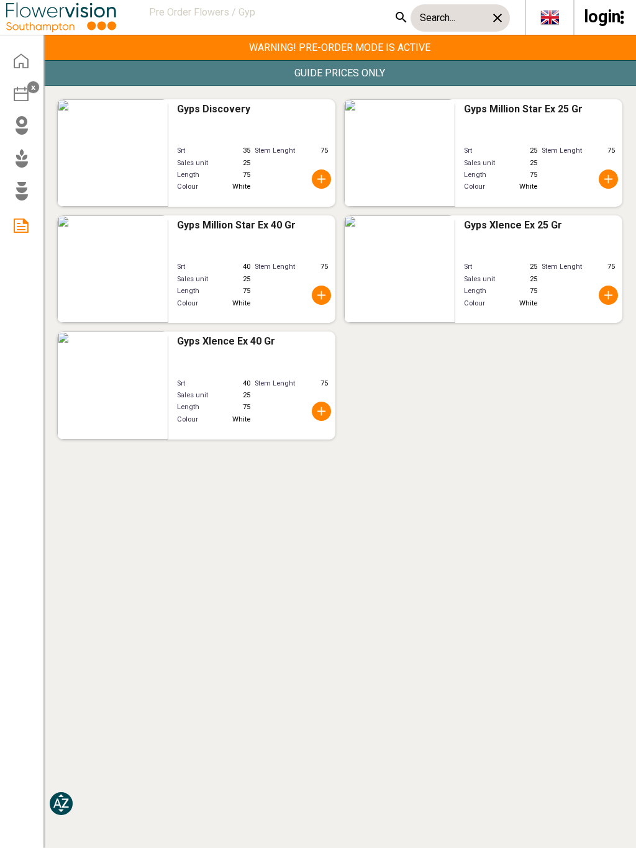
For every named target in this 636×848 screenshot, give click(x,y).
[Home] (25, 65)
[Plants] (25, 164)
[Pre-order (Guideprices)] (25, 230)
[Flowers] (25, 131)
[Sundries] (25, 197)
